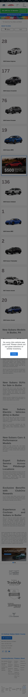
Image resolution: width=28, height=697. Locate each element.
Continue (14, 354)
